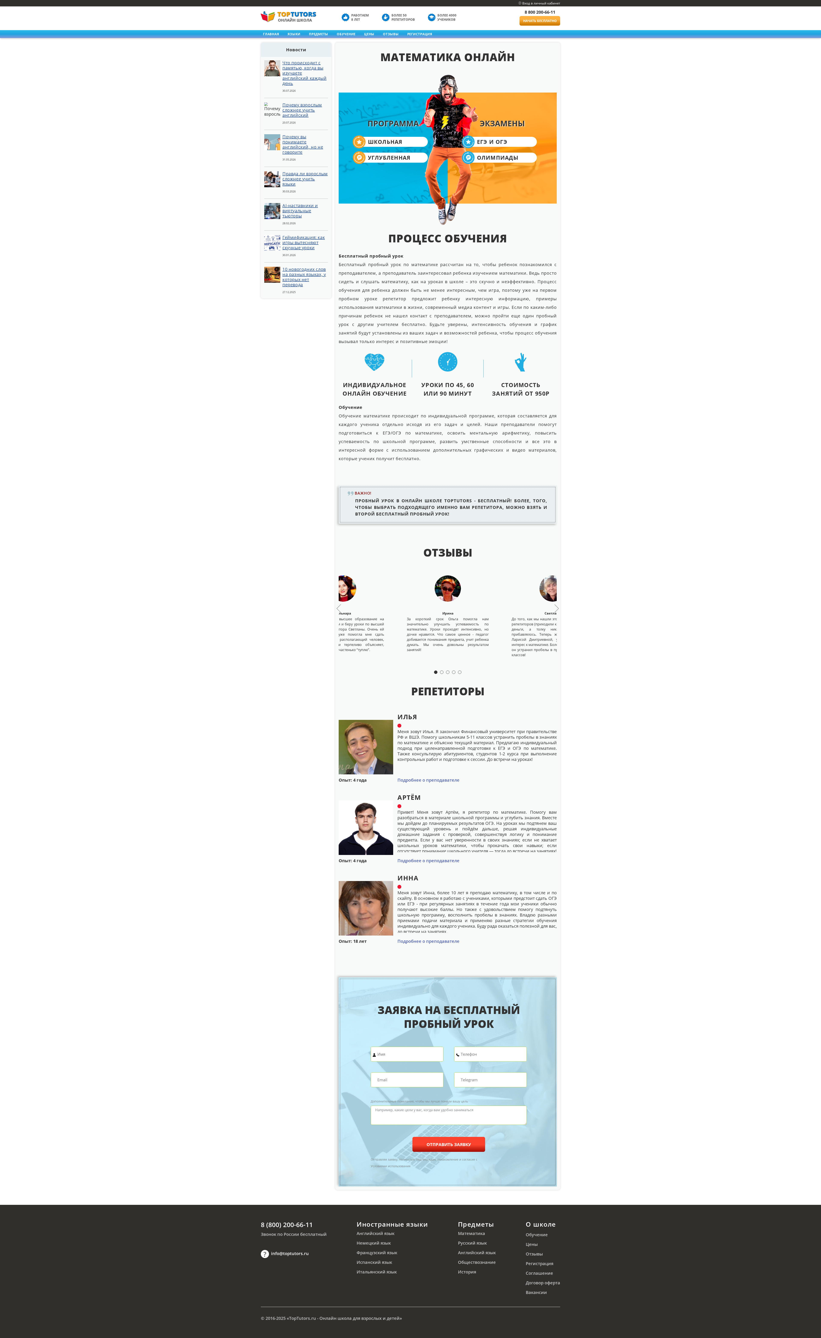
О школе (541, 1224)
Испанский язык (374, 1262)
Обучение (346, 34)
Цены (369, 34)
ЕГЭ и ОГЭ (492, 141)
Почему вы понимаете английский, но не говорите (302, 144)
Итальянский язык (377, 1272)
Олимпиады (497, 157)
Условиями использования (390, 1166)
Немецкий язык (374, 1243)
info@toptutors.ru (290, 1253)
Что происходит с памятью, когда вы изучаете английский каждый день (304, 73)
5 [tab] (459, 672)
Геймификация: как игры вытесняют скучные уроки (303, 242)
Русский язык (472, 1243)
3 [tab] (447, 672)
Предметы (476, 1224)
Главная (271, 34)
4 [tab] (453, 672)
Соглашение (539, 1273)
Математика (471, 1233)
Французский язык (377, 1252)
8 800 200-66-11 (540, 12)
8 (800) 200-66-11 (287, 1224)
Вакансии (536, 1292)
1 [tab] (435, 672)
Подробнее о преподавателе (428, 780)
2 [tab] (441, 672)
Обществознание (477, 1262)
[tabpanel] (448, 616)
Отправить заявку (449, 1144)
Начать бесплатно (540, 21)
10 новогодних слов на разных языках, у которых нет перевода (304, 277)
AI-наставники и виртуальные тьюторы (300, 210)
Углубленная (389, 157)
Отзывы (391, 34)
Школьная (385, 141)
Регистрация (419, 34)
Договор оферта (543, 1283)
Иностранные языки (392, 1224)
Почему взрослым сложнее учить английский (302, 110)
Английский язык (375, 1233)
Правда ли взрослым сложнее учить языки (305, 179)
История (467, 1272)
